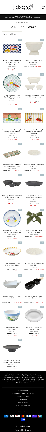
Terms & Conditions (23, 406)
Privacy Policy (23, 402)
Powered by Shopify (23, 430)
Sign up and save (22, 412)
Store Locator (23, 390)
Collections (25, 22)
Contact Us (23, 399)
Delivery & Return (23, 396)
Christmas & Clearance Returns (23, 393)
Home (18, 22)
